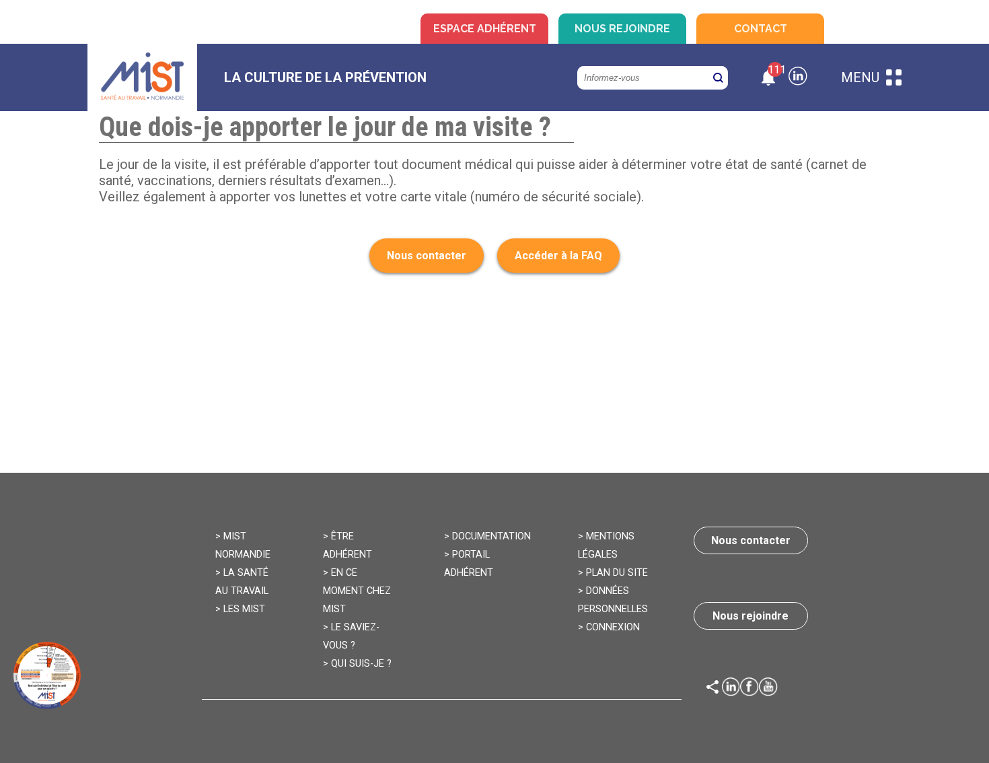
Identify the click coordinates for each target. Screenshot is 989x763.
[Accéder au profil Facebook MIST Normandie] (749, 688)
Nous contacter (426, 255)
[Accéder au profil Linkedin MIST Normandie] (731, 688)
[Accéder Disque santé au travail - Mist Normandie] (47, 675)
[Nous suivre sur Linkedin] (798, 78)
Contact (760, 28)
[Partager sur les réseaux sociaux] (712, 689)
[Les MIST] (142, 78)
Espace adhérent (484, 28)
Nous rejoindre (622, 28)
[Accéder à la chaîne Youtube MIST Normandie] (768, 688)
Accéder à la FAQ (558, 255)
